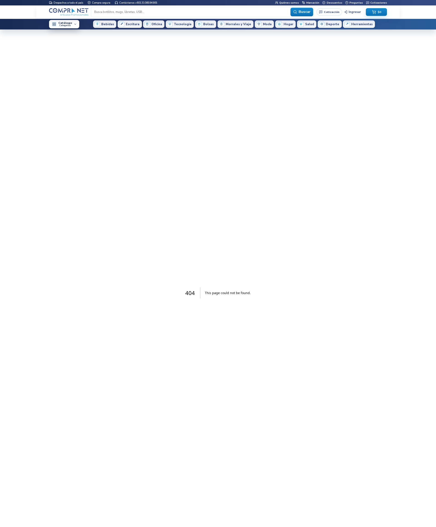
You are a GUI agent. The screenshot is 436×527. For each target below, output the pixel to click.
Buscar (304, 11)
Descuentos (334, 2)
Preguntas (356, 2)
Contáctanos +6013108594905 (138, 2)
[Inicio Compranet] (68, 11)
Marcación (312, 2)
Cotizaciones (378, 2)
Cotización (331, 12)
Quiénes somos (289, 2)
